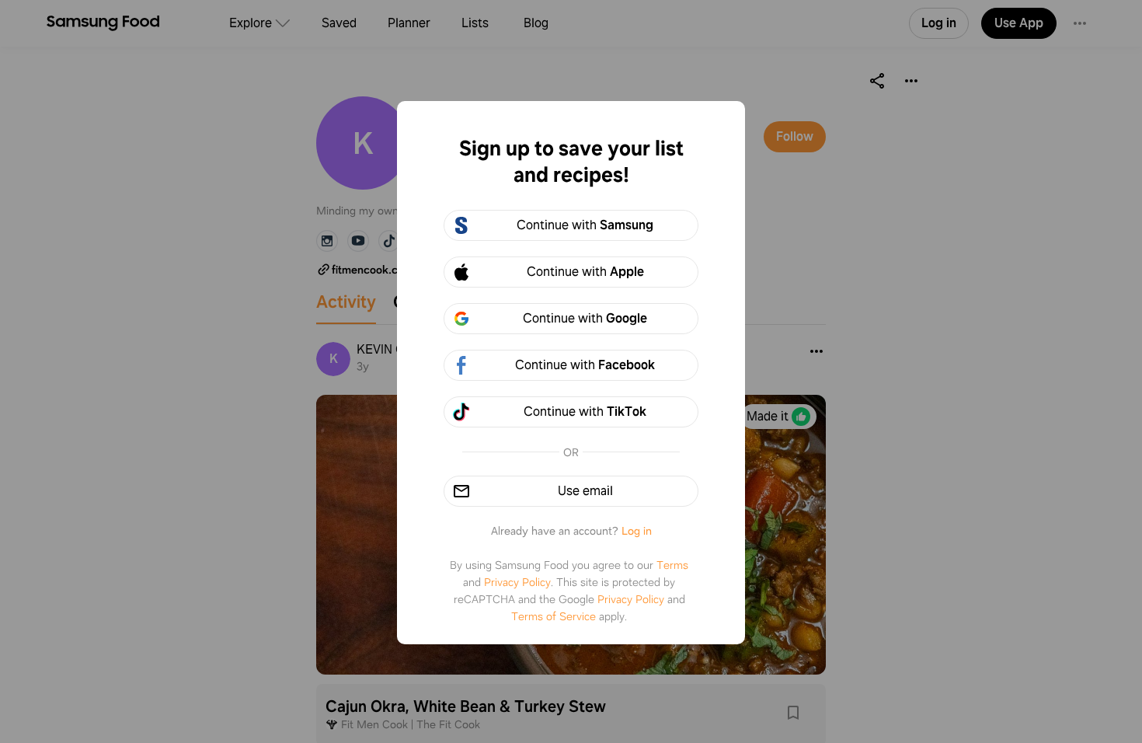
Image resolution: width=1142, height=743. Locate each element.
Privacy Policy (517, 582)
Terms (672, 565)
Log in (636, 531)
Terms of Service (553, 616)
